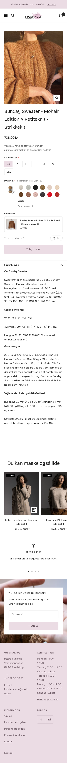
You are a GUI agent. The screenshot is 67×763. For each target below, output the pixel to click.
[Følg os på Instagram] (49, 719)
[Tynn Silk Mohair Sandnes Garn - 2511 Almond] (57, 187)
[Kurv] (61, 15)
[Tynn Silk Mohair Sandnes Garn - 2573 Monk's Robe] (21, 194)
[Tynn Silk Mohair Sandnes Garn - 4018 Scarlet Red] (50, 194)
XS (8, 164)
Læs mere (51, 4)
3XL (9, 171)
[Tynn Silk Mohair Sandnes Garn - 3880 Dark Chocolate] (42, 194)
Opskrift (9, 213)
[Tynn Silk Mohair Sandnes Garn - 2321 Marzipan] (50, 187)
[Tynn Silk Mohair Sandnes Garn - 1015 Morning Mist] (21, 187)
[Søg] (12, 15)
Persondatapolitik (14, 728)
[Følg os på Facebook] (41, 719)
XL (44, 164)
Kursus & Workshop (15, 735)
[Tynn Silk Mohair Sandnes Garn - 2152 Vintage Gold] (42, 187)
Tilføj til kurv (33, 249)
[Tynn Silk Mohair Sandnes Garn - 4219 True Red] (57, 194)
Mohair (23, 180)
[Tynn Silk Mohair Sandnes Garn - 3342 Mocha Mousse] (28, 194)
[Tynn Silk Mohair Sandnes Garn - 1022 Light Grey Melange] (28, 187)
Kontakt (9, 741)
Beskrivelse (11, 265)
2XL (54, 164)
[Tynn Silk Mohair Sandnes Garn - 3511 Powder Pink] (35, 194)
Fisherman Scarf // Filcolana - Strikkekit (21, 522)
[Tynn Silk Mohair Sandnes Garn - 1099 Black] (35, 187)
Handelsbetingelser (15, 722)
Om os (8, 715)
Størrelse (11, 157)
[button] (10, 189)
